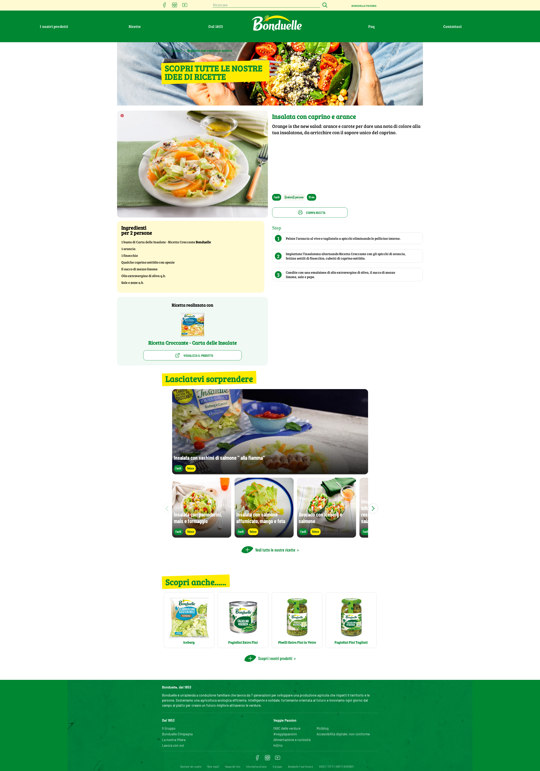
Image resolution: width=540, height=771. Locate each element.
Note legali (213, 766)
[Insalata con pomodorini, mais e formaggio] (201, 535)
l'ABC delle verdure (286, 728)
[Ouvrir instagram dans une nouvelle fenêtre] (174, 6)
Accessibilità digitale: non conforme (343, 734)
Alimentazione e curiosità (291, 739)
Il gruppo (277, 766)
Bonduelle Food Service (300, 766)
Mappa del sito (232, 766)
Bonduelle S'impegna (177, 734)
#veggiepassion (285, 734)
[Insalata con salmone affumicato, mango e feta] (264, 535)
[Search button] (324, 5)
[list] (270, 508)
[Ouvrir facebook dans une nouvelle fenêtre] (164, 6)
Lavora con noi (173, 745)
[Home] (164, 50)
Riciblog (323, 728)
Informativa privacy (256, 766)
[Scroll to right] (373, 508)
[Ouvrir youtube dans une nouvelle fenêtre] (184, 6)
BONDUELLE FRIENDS (363, 5)
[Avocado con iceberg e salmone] (326, 535)
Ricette (135, 26)
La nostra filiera (173, 739)
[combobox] (266, 5)
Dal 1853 (215, 26)
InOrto (278, 745)
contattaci (452, 26)
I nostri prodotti (54, 26)
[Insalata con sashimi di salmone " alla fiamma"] (270, 472)
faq (371, 26)
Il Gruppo (169, 728)
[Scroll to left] (167, 508)
